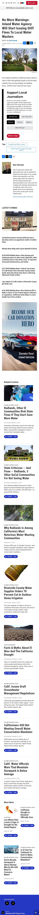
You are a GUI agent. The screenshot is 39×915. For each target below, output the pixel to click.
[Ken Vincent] (6, 168)
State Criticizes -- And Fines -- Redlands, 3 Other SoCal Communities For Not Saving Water (19, 473)
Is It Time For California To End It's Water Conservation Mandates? (27, 855)
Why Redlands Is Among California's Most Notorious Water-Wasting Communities (19, 533)
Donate (32, 3)
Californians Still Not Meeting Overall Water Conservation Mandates (18, 728)
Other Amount (19, 128)
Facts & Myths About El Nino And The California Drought (18, 651)
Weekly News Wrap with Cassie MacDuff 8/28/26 (19, 249)
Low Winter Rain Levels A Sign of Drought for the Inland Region (11, 823)
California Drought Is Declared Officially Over (27, 814)
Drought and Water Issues (16, 144)
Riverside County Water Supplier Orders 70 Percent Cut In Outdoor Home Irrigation (18, 593)
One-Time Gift (26, 117)
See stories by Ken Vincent (23, 197)
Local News (7, 817)
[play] (3, 913)
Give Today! (14, 136)
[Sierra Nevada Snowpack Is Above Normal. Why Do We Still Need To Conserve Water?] (11, 849)
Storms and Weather (9, 645)
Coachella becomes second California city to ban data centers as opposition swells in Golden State (19, 240)
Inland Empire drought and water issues (21, 149)
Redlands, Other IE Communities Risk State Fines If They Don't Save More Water (18, 413)
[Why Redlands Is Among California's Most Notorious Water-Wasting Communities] (18, 513)
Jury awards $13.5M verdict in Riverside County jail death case (19, 283)
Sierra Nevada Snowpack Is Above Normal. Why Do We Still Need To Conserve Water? (11, 867)
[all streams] (36, 912)
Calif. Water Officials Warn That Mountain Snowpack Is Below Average (16, 769)
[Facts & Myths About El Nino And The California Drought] (18, 633)
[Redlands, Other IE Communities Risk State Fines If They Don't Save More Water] (18, 393)
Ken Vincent (13, 41)
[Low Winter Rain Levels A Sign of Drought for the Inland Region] (11, 809)
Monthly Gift (13, 117)
